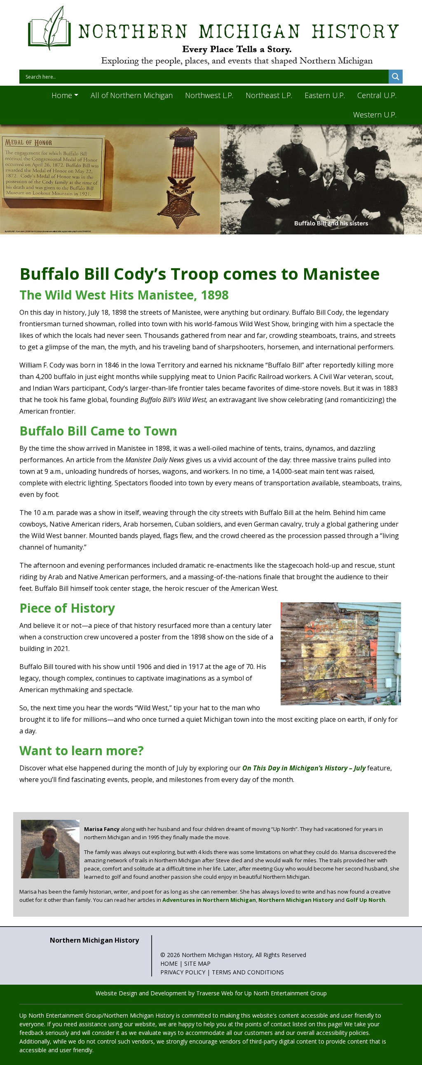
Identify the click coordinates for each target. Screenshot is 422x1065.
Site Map (197, 963)
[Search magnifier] (396, 77)
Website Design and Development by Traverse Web (164, 993)
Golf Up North (365, 899)
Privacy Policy (182, 972)
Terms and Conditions (248, 972)
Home (169, 963)
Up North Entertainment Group (285, 993)
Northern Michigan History (295, 899)
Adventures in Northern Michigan (209, 899)
